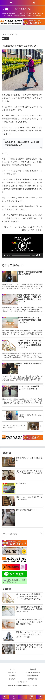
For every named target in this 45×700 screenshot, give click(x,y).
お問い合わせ (12, 672)
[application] (22, 246)
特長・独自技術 (33, 675)
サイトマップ (22, 682)
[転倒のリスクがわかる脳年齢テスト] (27, 488)
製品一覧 (12, 675)
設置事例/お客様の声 (33, 672)
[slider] (21, 255)
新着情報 (33, 669)
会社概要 (12, 679)
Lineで (5, 580)
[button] (22, 245)
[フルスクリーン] (40, 255)
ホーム (12, 669)
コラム (6, 38)
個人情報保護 (32, 679)
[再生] (4, 255)
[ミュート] (37, 255)
